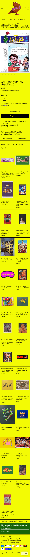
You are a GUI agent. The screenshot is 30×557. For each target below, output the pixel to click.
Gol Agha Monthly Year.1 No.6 (17, 19)
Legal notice (4, 542)
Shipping (3, 90)
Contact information (16, 540)
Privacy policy (14, 539)
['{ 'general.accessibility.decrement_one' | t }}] (1, 98)
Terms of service (23, 539)
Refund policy (5, 539)
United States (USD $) (14, 553)
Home (3, 19)
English (3, 553)
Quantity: (4, 95)
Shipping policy (5, 540)
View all (3, 148)
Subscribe (4, 531)
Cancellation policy (14, 542)
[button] (25, 8)
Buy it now (14, 116)
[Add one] (7, 98)
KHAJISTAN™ (9, 536)
